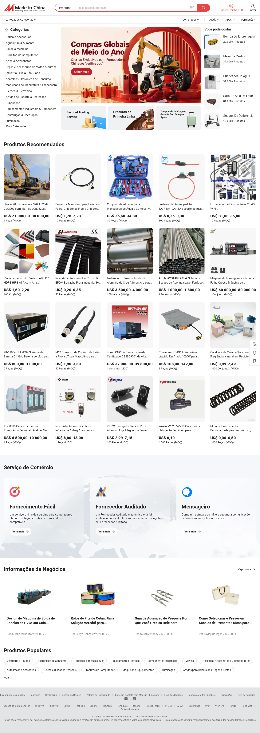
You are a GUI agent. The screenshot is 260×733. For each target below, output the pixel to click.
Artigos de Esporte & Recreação (26, 97)
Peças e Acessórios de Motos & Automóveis (32, 67)
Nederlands (194, 705)
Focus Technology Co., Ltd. (124, 716)
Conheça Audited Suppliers (201, 694)
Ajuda (212, 19)
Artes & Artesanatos (18, 61)
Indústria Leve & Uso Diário (23, 73)
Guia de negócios (246, 694)
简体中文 (39, 705)
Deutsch (107, 705)
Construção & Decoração (22, 115)
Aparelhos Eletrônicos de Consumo (28, 79)
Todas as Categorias (21, 19)
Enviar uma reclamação (12, 694)
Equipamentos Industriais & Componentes (32, 109)
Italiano (136, 705)
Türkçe (233, 705)
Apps (229, 19)
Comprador (189, 19)
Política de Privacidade (98, 694)
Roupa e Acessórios (18, 37)
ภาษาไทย (219, 705)
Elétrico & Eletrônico (19, 91)
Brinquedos (13, 103)
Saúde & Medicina (17, 49)
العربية (180, 705)
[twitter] (134, 698)
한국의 (168, 705)
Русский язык (153, 705)
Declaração (51, 694)
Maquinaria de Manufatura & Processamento (32, 85)
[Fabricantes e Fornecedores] (24, 8)
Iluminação (13, 121)
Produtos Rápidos (173, 694)
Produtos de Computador (22, 55)
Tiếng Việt (246, 705)
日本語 (67, 705)
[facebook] (126, 698)
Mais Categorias (16, 126)
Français (80, 705)
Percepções (226, 694)
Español (94, 705)
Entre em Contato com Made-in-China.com (137, 694)
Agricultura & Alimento (20, 43)
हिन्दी (207, 705)
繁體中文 (54, 705)
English (26, 705)
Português (122, 705)
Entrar (252, 10)
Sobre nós (35, 694)
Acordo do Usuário (71, 694)
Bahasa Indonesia (130, 709)
